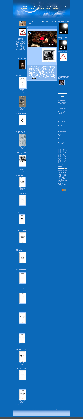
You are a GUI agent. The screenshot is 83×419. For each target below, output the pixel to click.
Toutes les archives (62, 162)
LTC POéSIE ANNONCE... (63, 125)
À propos (64, 63)
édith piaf (47, 76)
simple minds (61, 180)
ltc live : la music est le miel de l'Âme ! (46, 70)
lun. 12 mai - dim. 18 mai (63, 150)
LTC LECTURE (61, 138)
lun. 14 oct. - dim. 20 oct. (62, 155)
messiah (47, 67)
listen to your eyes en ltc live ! (40, 67)
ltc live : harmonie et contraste (37, 74)
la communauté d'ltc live (43, 69)
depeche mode (62, 175)
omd (59, 176)
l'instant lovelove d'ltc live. (51, 75)
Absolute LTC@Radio (62, 131)
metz (59, 174)
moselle (45, 77)
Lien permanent (49, 66)
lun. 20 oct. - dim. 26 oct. (62, 149)
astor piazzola (43, 75)
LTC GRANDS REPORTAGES (61, 135)
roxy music (51, 77)
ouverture (34, 77)
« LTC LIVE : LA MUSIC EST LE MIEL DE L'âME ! (37, 21)
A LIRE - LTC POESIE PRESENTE (62, 143)
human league (32, 71)
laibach (36, 71)
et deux (38, 73)
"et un (36, 73)
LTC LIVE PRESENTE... (62, 121)
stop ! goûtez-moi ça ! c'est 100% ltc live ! (46, 72)
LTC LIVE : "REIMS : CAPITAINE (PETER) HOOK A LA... (62, 112)
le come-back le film (32, 76)
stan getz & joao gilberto (36, 68)
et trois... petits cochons (43, 73)
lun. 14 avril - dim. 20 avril (63, 151)
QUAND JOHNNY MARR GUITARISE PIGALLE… (63, 103)
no (38, 71)
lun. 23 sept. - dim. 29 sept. (62, 157)
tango (46, 75)
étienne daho (31, 77)
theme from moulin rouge (42, 76)
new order (40, 71)
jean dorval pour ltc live (62, 178)
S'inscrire (63, 94)
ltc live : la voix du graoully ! (46, 71)
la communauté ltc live (62, 184)
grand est (48, 77)
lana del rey (35, 75)
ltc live (37, 77)
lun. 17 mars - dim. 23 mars (62, 153)
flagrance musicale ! (45, 74)
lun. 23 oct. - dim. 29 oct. (62, 161)
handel (31, 68)
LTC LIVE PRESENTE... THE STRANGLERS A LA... (62, 119)
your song (36, 76)
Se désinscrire (63, 95)
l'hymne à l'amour (52, 76)
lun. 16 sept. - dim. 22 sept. (62, 159)
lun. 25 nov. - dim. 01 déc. (63, 154)
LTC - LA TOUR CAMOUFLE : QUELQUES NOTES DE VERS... (44, 6)
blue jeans (38, 75)
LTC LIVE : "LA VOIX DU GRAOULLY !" (62, 140)
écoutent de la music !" (50, 73)
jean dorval (61, 177)
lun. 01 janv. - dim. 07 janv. (63, 160)
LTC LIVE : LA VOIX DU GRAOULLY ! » (53, 21)
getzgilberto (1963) (43, 68)
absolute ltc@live (62, 181)
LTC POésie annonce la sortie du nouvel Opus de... (62, 106)
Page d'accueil (47, 21)
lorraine (64, 174)
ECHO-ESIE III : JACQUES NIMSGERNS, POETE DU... (63, 116)
